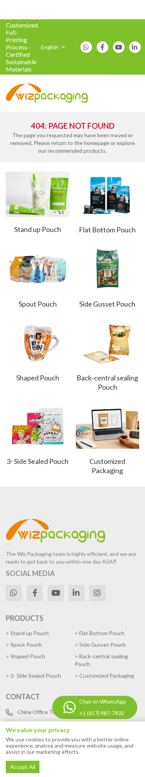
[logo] (47, 93)
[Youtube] (119, 47)
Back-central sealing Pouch (107, 382)
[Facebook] (102, 47)
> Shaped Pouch (25, 656)
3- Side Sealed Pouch (37, 461)
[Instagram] (97, 593)
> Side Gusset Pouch (100, 644)
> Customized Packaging (104, 675)
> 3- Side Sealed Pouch (33, 675)
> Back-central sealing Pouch (101, 660)
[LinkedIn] (135, 47)
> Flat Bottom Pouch (100, 633)
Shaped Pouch (37, 377)
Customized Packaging (107, 466)
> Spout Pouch (24, 644)
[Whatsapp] (86, 47)
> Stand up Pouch (27, 633)
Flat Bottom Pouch (107, 229)
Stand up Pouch (37, 229)
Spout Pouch (38, 304)
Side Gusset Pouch (107, 304)
